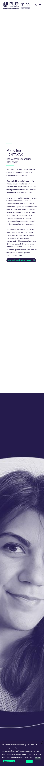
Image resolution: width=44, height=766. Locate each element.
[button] (40, 5)
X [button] (42, 742)
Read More (28, 757)
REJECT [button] (37, 758)
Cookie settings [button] (9, 761)
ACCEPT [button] (29, 761)
